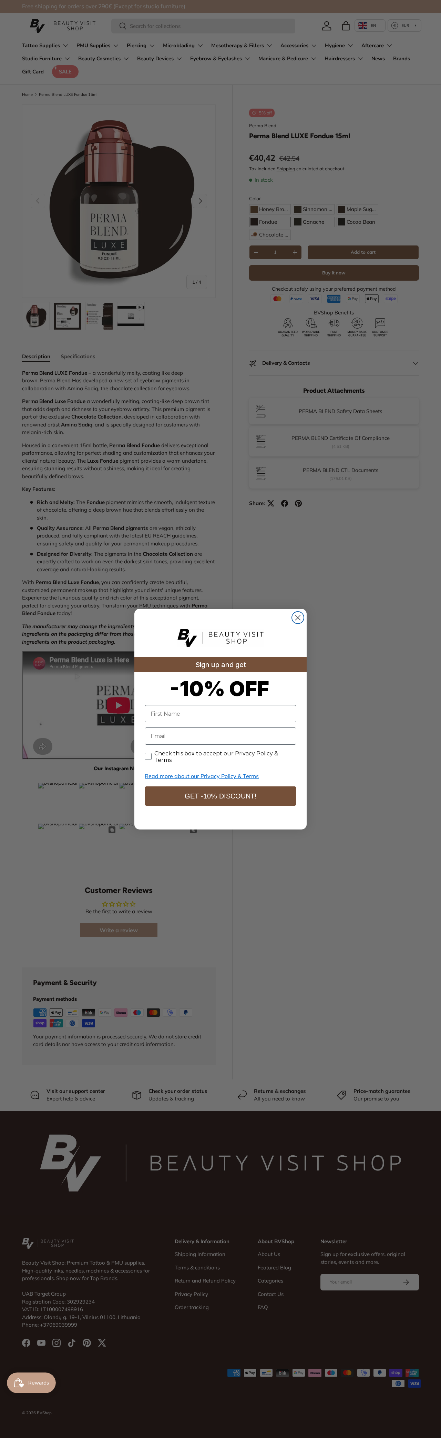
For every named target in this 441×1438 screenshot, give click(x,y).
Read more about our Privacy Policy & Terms (202, 776)
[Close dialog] (298, 618)
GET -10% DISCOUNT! (221, 796)
